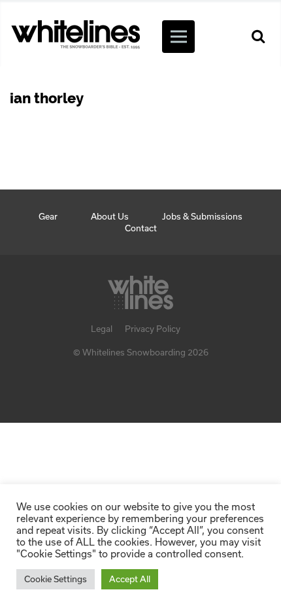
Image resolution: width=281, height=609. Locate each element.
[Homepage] (140, 289)
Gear (48, 216)
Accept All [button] (129, 579)
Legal (101, 328)
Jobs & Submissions (202, 216)
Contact (141, 228)
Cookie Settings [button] (55, 579)
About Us (110, 216)
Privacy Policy (152, 328)
